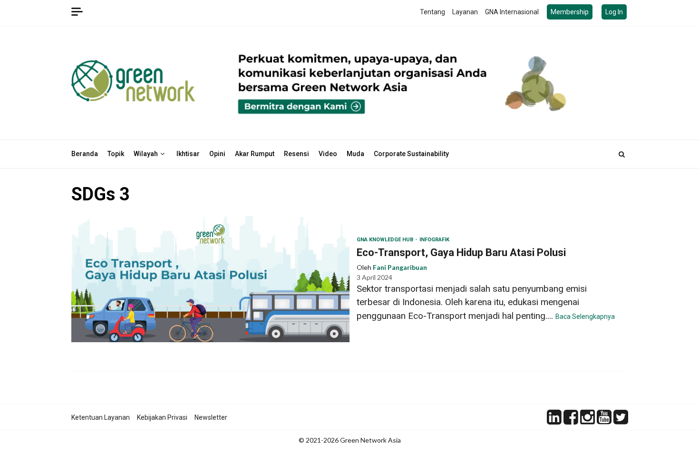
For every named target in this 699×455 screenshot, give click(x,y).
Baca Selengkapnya (585, 316)
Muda (355, 154)
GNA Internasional (512, 12)
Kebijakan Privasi (162, 417)
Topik (115, 154)
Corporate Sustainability (411, 154)
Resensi (296, 154)
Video (328, 154)
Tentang (432, 12)
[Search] (622, 154)
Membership (570, 12)
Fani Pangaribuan (400, 267)
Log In (614, 12)
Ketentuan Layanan (100, 417)
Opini (217, 154)
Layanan (465, 12)
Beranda (84, 154)
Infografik (434, 239)
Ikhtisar (188, 154)
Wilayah (146, 154)
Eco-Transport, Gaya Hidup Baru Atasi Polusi (210, 279)
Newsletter (210, 417)
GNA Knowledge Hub (386, 239)
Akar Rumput (254, 154)
